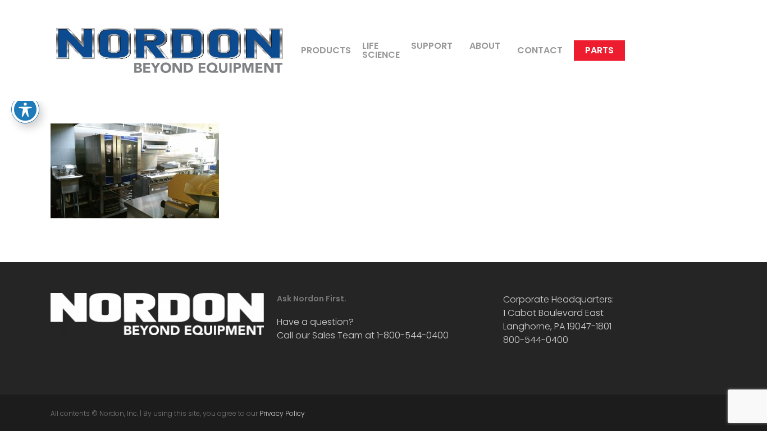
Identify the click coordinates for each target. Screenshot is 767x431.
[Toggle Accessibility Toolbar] (25, 109)
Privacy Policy (282, 413)
